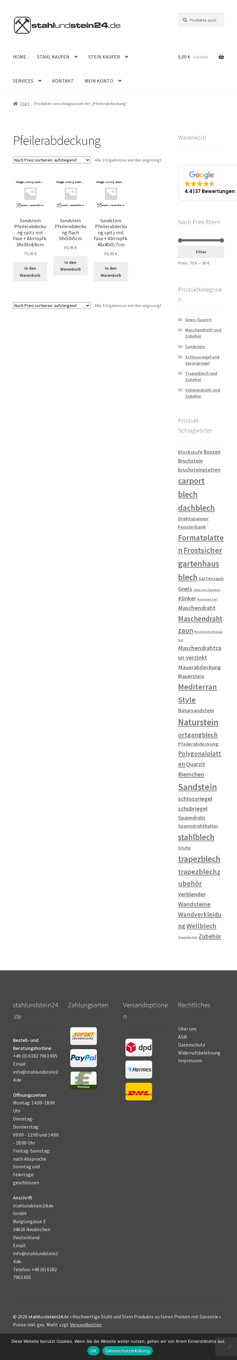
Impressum (190, 1060)
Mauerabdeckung (199, 667)
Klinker (187, 598)
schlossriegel (195, 798)
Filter (201, 252)
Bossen (212, 452)
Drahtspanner (193, 518)
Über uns (187, 1029)
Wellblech (201, 925)
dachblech (196, 507)
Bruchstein (190, 460)
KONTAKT (63, 81)
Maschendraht (196, 608)
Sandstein (195, 346)
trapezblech (199, 859)
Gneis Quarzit (198, 319)
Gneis (185, 588)
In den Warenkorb (30, 271)
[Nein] (229, 1347)
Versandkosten (86, 1324)
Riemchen (191, 774)
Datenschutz (191, 1045)
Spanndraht (191, 817)
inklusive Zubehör (206, 590)
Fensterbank (192, 527)
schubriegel (193, 808)
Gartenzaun (211, 578)
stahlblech (196, 837)
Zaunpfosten (188, 937)
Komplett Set (207, 599)
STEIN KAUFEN (104, 57)
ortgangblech (198, 735)
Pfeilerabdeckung (198, 744)
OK (93, 1350)
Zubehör (209, 936)
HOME (19, 57)
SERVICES (23, 81)
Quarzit (195, 764)
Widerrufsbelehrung (199, 1053)
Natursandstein (196, 710)
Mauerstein (191, 676)
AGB (182, 1037)
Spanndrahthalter (198, 826)
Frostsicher (203, 550)
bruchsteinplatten (199, 469)
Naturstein (198, 722)
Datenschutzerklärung (128, 1350)
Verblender (192, 894)
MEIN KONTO (99, 81)
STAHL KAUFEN (53, 57)
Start (24, 103)
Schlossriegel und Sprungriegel (202, 360)
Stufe (184, 848)
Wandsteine (194, 904)
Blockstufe (190, 452)
